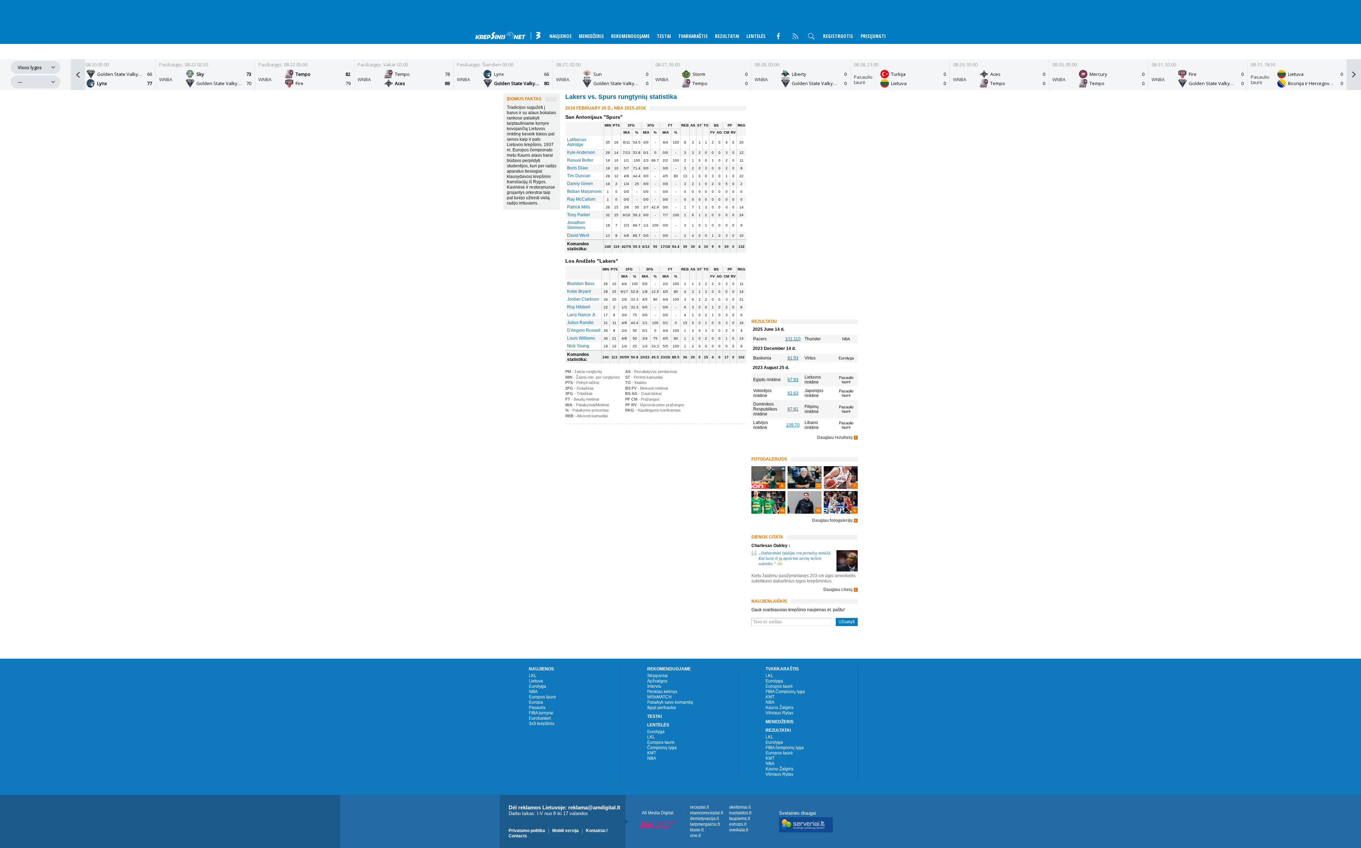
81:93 (793, 358)
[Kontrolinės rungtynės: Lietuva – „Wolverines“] (805, 477)
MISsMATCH (659, 696)
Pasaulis (537, 707)
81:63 (793, 393)
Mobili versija (565, 830)
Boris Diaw (577, 168)
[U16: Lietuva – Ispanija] (841, 502)
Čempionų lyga (662, 747)
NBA (533, 691)
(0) (779, 563)
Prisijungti (873, 36)
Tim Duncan (578, 175)
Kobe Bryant (579, 291)
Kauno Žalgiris (780, 707)
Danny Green (580, 183)
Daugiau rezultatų (834, 437)
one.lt (695, 835)
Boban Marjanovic (584, 191)
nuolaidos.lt (740, 812)
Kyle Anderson (581, 152)
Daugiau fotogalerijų (832, 520)
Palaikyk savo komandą (670, 702)
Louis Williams (581, 338)
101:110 (793, 338)
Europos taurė (542, 696)
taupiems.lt (739, 818)
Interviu (654, 686)
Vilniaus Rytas (779, 712)
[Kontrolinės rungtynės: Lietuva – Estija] (768, 502)
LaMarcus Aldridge (576, 142)
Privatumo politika (527, 830)
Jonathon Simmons (576, 225)
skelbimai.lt (740, 807)
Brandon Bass (580, 283)
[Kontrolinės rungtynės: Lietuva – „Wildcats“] (841, 477)
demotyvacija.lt (704, 818)
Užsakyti (847, 621)
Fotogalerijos (769, 459)
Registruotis (838, 36)
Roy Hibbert (578, 307)
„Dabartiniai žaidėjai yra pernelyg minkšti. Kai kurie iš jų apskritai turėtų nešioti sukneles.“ (794, 558)
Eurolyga (537, 686)
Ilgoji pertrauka (661, 707)
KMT (651, 753)
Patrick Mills (578, 207)
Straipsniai (657, 675)
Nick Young (578, 346)
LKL (533, 675)
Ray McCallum (581, 199)
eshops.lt (737, 824)
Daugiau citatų (837, 589)
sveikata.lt (738, 829)
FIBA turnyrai (541, 712)
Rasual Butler (580, 160)
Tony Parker (578, 214)
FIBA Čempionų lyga (785, 691)
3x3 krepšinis (541, 723)
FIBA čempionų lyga (785, 747)
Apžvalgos (657, 681)
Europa (536, 702)
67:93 (793, 379)
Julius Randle (580, 322)
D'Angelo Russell (583, 330)
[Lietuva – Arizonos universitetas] (805, 502)
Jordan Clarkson (583, 299)
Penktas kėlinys (662, 691)
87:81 (793, 409)
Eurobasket (540, 718)
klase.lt (697, 829)
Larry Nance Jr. (581, 314)
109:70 (793, 425)
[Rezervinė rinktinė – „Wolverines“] (768, 477)
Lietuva (536, 681)
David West (578, 235)
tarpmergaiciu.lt (705, 824)
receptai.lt (699, 807)
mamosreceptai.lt (706, 812)
